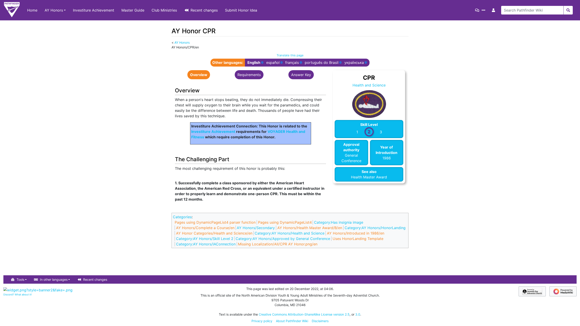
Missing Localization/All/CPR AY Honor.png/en (277, 244)
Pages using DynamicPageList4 (285, 222)
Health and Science (369, 85)
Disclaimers (320, 321)
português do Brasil (321, 62)
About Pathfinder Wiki (292, 321)
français (292, 62)
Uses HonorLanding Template (358, 238)
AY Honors (54, 10)
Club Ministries (164, 10)
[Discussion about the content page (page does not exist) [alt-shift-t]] (478, 10)
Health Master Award (369, 177)
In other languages (54, 279)
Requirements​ (249, 74)
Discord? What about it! (17, 294)
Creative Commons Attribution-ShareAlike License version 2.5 (304, 314)
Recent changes (204, 10)
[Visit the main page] (12, 10)
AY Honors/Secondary (256, 227)
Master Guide (132, 10)
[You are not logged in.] (494, 10)
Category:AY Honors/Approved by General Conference (283, 238)
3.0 (357, 314)
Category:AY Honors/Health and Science (289, 233)
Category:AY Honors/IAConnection (206, 244)
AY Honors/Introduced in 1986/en (355, 233)
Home (32, 10)
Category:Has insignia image (338, 222)
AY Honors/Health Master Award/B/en (309, 227)
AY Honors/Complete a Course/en (205, 227)
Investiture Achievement (93, 10)
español (273, 62)
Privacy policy (261, 321)
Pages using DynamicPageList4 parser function (215, 222)
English (253, 62)
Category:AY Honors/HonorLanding (375, 227)
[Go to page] (568, 10)
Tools (20, 279)
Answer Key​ (301, 74)
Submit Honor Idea (241, 10)
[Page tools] (484, 10)
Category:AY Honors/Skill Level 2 (204, 238)
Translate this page (290, 55)
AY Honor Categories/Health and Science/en (214, 233)
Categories (182, 217)
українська (354, 62)
